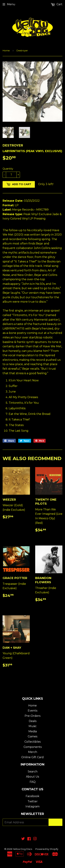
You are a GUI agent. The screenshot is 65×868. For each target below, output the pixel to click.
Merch (32, 752)
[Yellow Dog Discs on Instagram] (35, 839)
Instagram (32, 806)
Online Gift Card (32, 757)
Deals (32, 721)
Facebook (32, 796)
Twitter (33, 801)
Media (32, 731)
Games (32, 736)
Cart (59, 4)
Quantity (8, 168)
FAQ (33, 781)
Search (32, 771)
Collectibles (32, 741)
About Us (32, 776)
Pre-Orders (32, 715)
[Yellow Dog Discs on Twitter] (23, 839)
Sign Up (55, 822)
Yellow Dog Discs (22, 849)
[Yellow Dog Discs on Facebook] (29, 839)
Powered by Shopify (46, 849)
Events (32, 710)
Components (33, 747)
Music (33, 726)
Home (6, 50)
